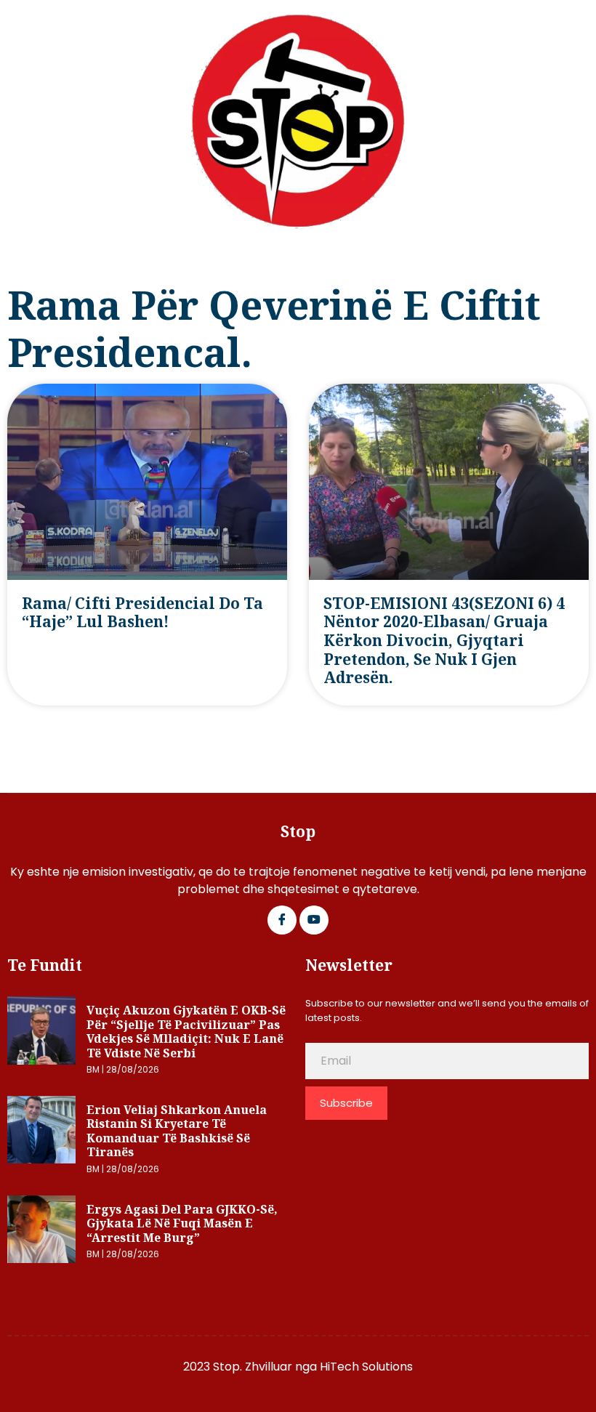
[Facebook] (282, 920)
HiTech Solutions (366, 1366)
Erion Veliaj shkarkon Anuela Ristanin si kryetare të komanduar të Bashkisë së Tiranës (176, 1131)
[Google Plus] (314, 920)
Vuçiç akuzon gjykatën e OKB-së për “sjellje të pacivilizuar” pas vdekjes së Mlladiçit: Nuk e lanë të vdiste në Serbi (186, 1031)
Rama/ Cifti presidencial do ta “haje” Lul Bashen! (142, 612)
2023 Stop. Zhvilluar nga (251, 1366)
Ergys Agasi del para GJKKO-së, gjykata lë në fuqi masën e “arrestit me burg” (182, 1223)
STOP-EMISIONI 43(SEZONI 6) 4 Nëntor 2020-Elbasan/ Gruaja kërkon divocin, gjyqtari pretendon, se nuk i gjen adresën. (444, 640)
